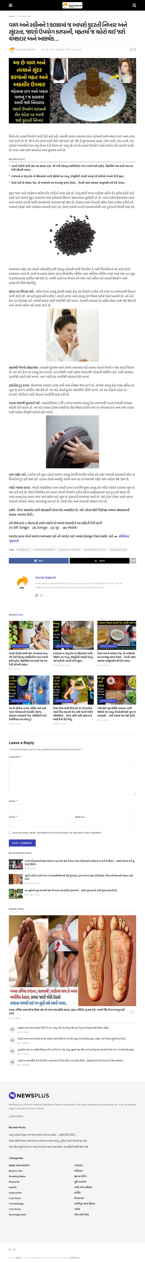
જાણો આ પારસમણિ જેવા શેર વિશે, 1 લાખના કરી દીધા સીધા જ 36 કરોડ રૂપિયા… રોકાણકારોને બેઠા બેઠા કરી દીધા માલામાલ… (71, 1060)
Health (13, 1187)
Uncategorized (24, 16)
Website (80, 817)
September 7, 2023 (62, 665)
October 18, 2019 (32, 894)
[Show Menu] (10, 5)
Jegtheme (74, 1257)
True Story (15, 1209)
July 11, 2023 (104, 720)
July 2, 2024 (15, 669)
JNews (19, 1257)
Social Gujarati (27, 49)
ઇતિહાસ (78, 1171)
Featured (14, 1181)
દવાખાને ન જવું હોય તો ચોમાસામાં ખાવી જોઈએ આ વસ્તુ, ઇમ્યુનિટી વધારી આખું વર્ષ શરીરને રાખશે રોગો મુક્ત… (68, 176)
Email (13, 817)
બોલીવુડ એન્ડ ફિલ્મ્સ (84, 1203)
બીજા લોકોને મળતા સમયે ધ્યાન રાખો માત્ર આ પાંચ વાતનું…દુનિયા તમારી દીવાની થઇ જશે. (48, 1141)
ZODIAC (78, 1165)
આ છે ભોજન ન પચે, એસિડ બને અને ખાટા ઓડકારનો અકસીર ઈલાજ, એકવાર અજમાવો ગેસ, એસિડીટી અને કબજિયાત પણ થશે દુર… (28, 713)
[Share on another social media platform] (133, 561)
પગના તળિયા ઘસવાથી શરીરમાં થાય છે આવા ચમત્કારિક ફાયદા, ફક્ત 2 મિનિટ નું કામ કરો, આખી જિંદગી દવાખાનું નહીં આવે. (66, 1011)
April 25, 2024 (60, 724)
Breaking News (17, 1176)
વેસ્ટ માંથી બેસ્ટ (81, 1214)
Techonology (16, 1203)
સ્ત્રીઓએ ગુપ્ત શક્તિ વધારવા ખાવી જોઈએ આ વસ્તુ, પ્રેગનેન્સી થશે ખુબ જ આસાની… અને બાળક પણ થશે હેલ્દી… (117, 712)
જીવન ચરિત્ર (80, 1176)
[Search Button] (134, 5)
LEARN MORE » (17, 1116)
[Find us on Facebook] (9, 1250)
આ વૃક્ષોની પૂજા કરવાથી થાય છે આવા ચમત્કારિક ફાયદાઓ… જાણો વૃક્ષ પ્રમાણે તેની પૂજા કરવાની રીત (71, 890)
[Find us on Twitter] (14, 1250)
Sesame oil (23, 549)
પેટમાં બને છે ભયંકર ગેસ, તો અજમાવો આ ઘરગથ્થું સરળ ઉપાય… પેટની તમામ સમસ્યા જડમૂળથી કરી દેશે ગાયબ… (69, 183)
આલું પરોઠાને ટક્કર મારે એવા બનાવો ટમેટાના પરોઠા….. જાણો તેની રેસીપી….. (43, 1135)
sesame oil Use (118, 549)
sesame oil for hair (69, 549)
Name (13, 801)
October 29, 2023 (33, 883)
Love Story (15, 1198)
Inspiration (15, 1192)
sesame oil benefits (44, 549)
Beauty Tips (16, 1171)
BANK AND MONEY (19, 1165)
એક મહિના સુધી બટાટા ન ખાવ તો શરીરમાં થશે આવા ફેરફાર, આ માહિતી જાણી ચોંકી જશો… (49, 1147)
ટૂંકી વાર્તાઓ (80, 1181)
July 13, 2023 (104, 665)
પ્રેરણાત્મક (79, 1198)
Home (11, 16)
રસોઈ (77, 1209)
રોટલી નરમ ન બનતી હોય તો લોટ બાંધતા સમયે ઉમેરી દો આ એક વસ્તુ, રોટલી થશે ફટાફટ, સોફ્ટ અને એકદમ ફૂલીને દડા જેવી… (72, 1038)
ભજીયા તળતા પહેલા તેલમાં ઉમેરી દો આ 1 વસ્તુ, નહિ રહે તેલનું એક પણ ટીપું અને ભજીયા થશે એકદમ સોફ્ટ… (64, 1028)
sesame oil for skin (95, 549)
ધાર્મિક (77, 1192)
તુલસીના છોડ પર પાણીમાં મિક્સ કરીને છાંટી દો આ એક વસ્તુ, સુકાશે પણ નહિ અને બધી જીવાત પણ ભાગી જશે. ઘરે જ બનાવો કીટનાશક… (76, 1049)
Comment (15, 757)
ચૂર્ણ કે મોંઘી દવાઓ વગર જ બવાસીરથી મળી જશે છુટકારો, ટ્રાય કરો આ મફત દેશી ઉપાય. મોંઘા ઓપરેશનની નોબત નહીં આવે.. (79, 877)
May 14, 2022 (31, 868)
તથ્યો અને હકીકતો (83, 1187)
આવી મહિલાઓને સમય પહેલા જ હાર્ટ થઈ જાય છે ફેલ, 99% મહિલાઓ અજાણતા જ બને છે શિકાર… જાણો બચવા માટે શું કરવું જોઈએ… (79, 862)
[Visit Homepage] (72, 5)
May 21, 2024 (15, 724)
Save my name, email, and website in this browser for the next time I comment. (57, 832)
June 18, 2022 (47, 49)
